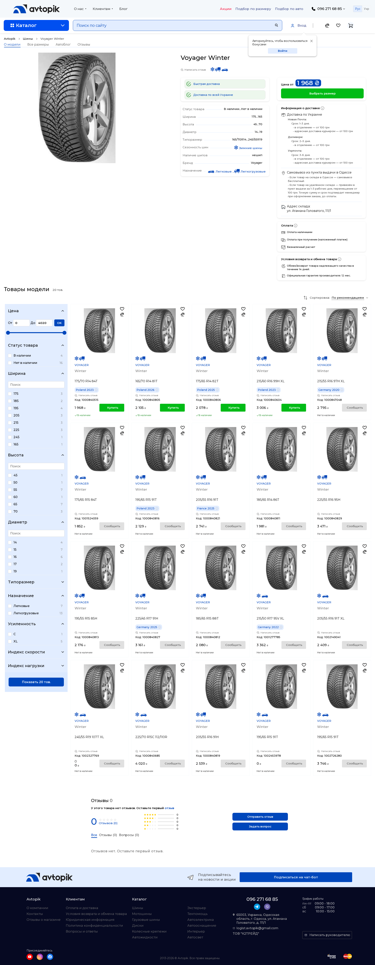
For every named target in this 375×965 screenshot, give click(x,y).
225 (16, 430)
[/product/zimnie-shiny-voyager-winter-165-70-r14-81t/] (160, 330)
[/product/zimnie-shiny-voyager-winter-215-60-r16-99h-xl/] (281, 330)
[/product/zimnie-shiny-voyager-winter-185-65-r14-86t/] (281, 449)
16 (15, 557)
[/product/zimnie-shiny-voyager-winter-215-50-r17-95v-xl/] (281, 567)
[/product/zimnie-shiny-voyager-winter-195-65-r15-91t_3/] (342, 686)
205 (16, 415)
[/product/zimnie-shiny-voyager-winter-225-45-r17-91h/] (160, 567)
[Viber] (267, 907)
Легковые (21, 606)
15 (14, 549)
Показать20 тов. (36, 682)
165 (15, 444)
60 (15, 497)
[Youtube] (30, 957)
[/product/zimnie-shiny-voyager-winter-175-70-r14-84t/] (99, 330)
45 (15, 475)
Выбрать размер (322, 93)
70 (15, 511)
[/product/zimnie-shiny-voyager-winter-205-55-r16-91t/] (221, 449)
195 (15, 408)
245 (16, 437)
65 (15, 504)
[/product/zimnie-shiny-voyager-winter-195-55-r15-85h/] (99, 567)
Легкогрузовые (26, 613)
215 (15, 422)
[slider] (8, 333)
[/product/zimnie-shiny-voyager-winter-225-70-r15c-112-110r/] (160, 686)
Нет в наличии (25, 363)
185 (16, 401)
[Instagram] (40, 957)
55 (15, 490)
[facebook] (50, 957)
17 (15, 564)
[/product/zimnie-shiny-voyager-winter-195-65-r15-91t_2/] (160, 449)
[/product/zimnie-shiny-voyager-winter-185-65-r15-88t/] (221, 567)
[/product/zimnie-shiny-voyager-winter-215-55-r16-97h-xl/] (342, 330)
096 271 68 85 (329, 9)
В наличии (22, 355)
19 (15, 571)
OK (59, 323)
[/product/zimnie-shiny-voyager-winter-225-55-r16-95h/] (342, 449)
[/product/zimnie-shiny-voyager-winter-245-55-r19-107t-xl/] (99, 686)
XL (15, 641)
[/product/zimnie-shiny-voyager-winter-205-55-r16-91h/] (221, 686)
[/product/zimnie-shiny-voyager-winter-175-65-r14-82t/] (221, 330)
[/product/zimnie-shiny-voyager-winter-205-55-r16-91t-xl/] (342, 567)
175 (15, 394)
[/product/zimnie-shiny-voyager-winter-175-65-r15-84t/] (99, 449)
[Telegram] (257, 907)
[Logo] (36, 8)
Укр (366, 9)
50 (15, 482)
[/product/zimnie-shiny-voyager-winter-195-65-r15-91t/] (281, 686)
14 (15, 542)
